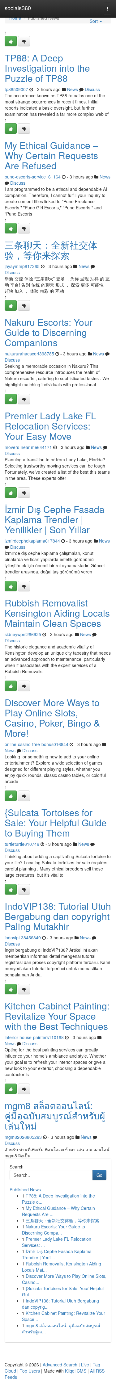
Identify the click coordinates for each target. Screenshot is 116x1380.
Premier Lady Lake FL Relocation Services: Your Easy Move (50, 426)
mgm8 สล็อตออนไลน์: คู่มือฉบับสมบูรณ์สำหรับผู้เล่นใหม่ (55, 1115)
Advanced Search (60, 1364)
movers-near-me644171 (28, 447)
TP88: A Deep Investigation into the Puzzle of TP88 (47, 68)
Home (15, 18)
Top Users (30, 1371)
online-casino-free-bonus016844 (36, 744)
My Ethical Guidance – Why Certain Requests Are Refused (51, 155)
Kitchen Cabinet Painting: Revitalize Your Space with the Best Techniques (57, 1016)
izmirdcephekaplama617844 (32, 541)
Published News (25, 1189)
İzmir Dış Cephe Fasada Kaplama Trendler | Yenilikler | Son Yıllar (55, 519)
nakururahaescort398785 (29, 353)
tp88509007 (16, 89)
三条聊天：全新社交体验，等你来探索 (51, 250)
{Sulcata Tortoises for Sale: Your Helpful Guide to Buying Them (56, 822)
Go (99, 1175)
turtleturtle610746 (22, 844)
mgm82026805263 (23, 1137)
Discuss (92, 89)
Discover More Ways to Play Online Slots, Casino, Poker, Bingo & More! (52, 718)
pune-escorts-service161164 (33, 177)
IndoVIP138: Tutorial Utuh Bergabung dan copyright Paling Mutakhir (58, 916)
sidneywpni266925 (23, 634)
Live (85, 1364)
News (72, 89)
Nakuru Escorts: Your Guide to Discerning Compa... (53, 1229)
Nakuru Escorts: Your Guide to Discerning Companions (48, 332)
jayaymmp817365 (22, 266)
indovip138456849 (23, 937)
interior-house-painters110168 (34, 1037)
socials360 (18, 8)
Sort (94, 21)
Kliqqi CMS (75, 1371)
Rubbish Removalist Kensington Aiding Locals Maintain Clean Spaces (57, 613)
